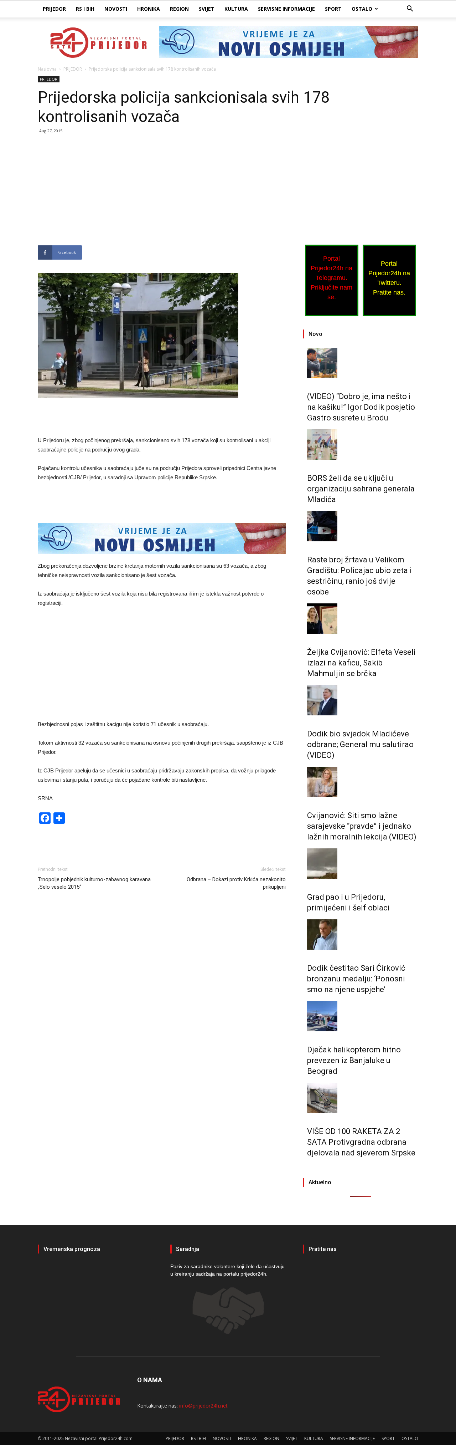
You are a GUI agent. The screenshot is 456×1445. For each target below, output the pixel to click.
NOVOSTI (115, 8)
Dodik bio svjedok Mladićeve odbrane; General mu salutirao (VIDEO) (360, 744)
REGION (179, 8)
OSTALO (362, 8)
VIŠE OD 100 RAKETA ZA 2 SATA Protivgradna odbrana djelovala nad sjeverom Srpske (361, 1142)
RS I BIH (85, 8)
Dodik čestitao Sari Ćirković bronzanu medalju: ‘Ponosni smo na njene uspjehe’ (356, 979)
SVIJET (206, 8)
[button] (409, 9)
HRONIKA (148, 8)
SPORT (333, 8)
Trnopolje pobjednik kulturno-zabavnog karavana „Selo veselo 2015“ (94, 883)
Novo (315, 334)
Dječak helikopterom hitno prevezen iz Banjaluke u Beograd (354, 1060)
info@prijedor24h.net (203, 1405)
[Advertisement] (162, 192)
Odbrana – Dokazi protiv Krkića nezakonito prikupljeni (236, 883)
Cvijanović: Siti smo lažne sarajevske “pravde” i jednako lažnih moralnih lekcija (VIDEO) (361, 826)
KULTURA (236, 8)
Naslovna (47, 69)
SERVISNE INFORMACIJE (286, 8)
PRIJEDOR (54, 8)
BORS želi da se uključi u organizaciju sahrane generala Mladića (361, 489)
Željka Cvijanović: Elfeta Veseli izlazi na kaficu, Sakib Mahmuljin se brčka (361, 663)
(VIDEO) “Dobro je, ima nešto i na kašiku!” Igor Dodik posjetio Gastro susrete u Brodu (361, 407)
